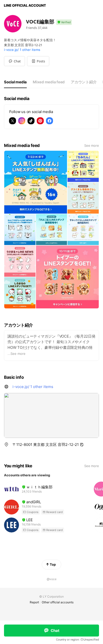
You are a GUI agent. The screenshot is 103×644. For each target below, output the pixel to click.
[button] (38, 61)
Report (34, 602)
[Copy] (82, 444)
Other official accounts (58, 602)
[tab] (15, 82)
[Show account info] (64, 22)
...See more (17, 354)
